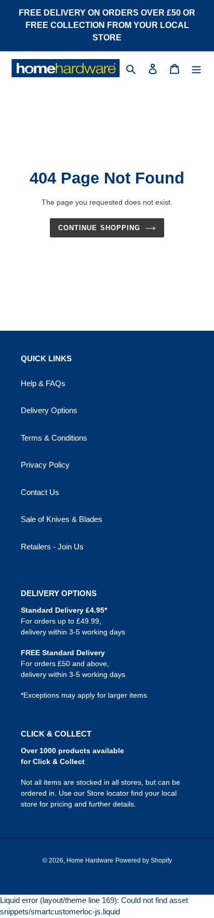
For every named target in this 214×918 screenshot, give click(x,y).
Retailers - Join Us (52, 546)
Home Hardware (89, 860)
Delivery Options (49, 410)
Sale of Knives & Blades (61, 519)
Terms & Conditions (54, 437)
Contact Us (40, 492)
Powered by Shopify (143, 860)
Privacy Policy (45, 464)
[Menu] (196, 68)
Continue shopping (99, 228)
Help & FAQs (43, 383)
